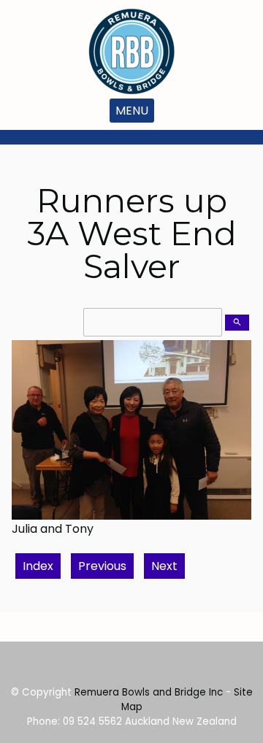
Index (38, 566)
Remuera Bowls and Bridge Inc (149, 692)
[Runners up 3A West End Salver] (131, 515)
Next (164, 566)
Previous (102, 566)
